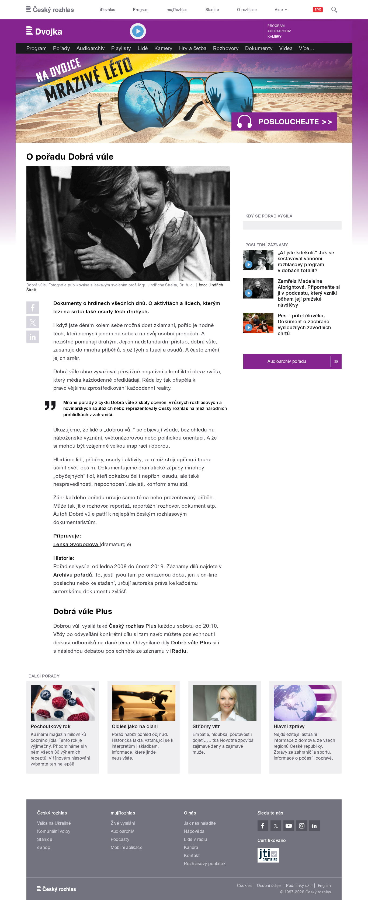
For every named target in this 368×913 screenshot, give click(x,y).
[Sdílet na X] (32, 322)
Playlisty (121, 48)
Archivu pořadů (72, 575)
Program (140, 10)
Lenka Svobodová (76, 544)
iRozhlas (107, 10)
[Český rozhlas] (50, 9)
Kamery (275, 36)
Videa (286, 48)
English (324, 885)
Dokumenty (259, 48)
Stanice (212, 10)
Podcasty (120, 839)
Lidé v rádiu (195, 839)
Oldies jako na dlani (135, 726)
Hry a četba (193, 48)
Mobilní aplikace (127, 847)
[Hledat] (334, 9)
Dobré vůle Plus (191, 643)
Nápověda (194, 831)
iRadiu (178, 651)
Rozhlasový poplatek (204, 863)
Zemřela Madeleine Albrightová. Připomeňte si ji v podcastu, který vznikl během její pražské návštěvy (309, 293)
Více (306, 48)
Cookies (244, 885)
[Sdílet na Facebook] (32, 307)
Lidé (143, 48)
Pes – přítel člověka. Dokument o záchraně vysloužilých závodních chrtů (304, 324)
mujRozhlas (177, 10)
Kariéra (191, 847)
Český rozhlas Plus (133, 626)
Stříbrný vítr (206, 726)
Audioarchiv (279, 31)
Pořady (61, 48)
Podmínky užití (299, 885)
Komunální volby (53, 831)
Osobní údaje (269, 885)
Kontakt (192, 855)
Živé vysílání (123, 823)
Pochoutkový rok (51, 726)
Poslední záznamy (266, 245)
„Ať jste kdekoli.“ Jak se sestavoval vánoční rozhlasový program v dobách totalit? (306, 261)
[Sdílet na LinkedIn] (32, 337)
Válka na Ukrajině (54, 823)
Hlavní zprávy (289, 726)
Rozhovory (226, 48)
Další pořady (44, 676)
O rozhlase (247, 10)
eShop (43, 847)
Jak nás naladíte (200, 823)
